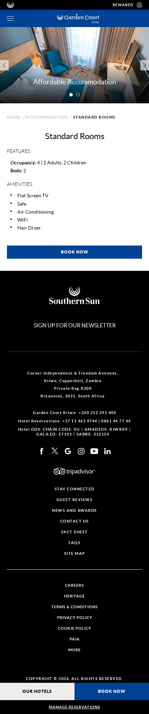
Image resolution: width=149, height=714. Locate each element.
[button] (71, 94)
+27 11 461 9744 (79, 421)
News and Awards (74, 511)
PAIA (75, 639)
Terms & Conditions (74, 607)
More (74, 650)
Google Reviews (68, 451)
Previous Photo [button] (4, 65)
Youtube (94, 451)
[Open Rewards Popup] (139, 5)
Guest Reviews (74, 500)
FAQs (74, 543)
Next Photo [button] (144, 65)
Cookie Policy (74, 628)
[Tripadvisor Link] (74, 471)
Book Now (111, 691)
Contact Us (74, 521)
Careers (74, 585)
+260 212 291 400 (97, 413)
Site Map (74, 554)
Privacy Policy (74, 618)
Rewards (123, 5)
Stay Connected (75, 489)
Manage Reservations (74, 707)
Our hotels (37, 691)
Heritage (74, 596)
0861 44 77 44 (116, 421)
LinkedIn (107, 451)
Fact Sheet (74, 532)
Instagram (81, 451)
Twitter (55, 451)
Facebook (41, 451)
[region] (10, 18)
